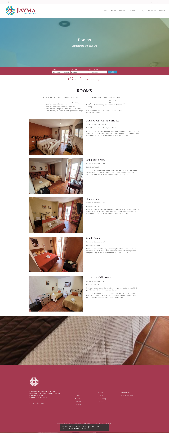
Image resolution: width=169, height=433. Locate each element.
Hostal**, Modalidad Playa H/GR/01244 (44, 391)
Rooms (113, 11)
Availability (151, 11)
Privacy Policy (98, 423)
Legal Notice (88, 423)
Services (122, 11)
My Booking (125, 392)
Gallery (141, 11)
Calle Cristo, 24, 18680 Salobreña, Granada (45, 393)
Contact (162, 11)
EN (164, 2)
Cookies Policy (108, 423)
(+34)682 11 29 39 (10, 2)
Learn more (86, 428)
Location (132, 11)
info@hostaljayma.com (39, 397)
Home (105, 11)
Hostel (77, 395)
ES (161, 2)
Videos (100, 395)
